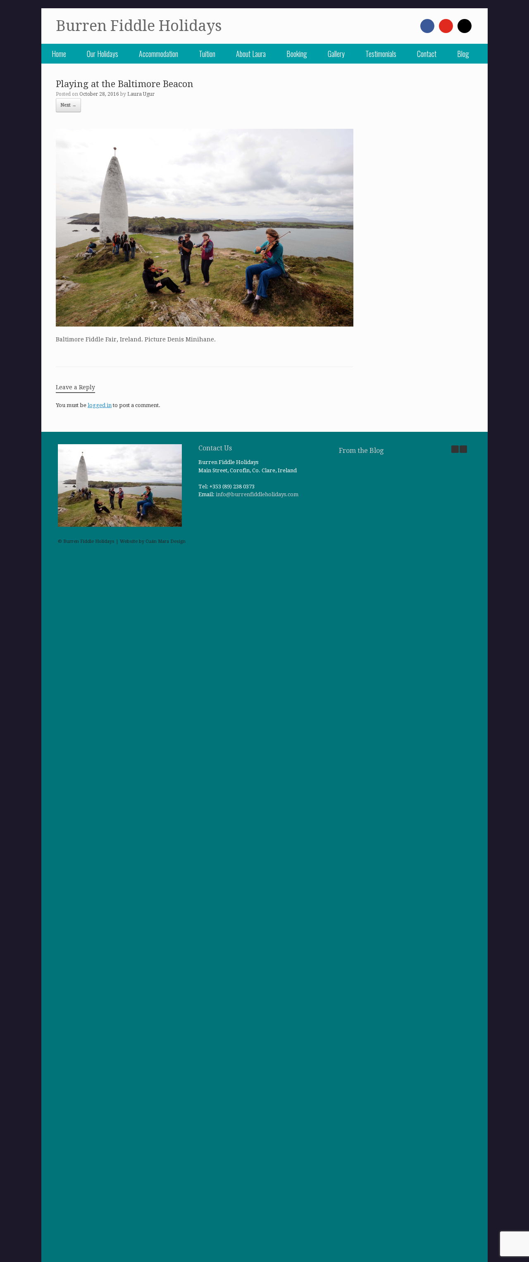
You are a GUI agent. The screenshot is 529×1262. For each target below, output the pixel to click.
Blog (463, 53)
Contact (426, 53)
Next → (68, 105)
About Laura (251, 53)
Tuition (207, 53)
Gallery (336, 53)
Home (59, 53)
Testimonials (380, 53)
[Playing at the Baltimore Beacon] (204, 324)
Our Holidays (102, 53)
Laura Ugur (141, 94)
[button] (463, 449)
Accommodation (158, 53)
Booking (296, 53)
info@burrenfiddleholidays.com (257, 494)
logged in (100, 405)
